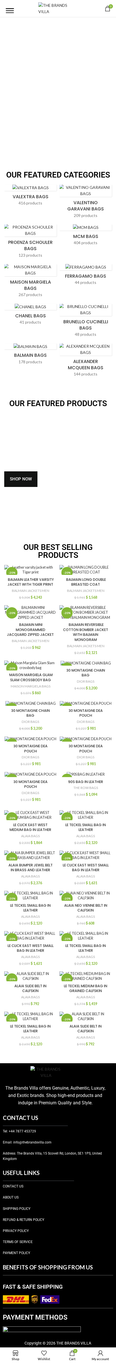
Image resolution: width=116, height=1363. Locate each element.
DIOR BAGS (85, 681)
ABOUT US (11, 1197)
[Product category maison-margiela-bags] (30, 282)
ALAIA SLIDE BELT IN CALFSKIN (30, 988)
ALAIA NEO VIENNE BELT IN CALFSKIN (85, 908)
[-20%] (85, 663)
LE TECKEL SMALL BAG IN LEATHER (85, 827)
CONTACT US (13, 1186)
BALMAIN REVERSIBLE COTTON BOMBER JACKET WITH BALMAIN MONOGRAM (85, 632)
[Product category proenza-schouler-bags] (30, 242)
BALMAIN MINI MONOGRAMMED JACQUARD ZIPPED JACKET (30, 629)
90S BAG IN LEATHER (85, 781)
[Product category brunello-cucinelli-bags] (85, 322)
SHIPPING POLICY (16, 1209)
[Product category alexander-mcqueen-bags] (85, 361)
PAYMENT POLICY (16, 1253)
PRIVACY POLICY (16, 1231)
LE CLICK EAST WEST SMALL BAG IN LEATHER (86, 868)
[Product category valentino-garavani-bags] (85, 203)
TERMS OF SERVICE (18, 1242)
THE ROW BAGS (85, 788)
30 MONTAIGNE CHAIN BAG (85, 673)
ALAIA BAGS (30, 836)
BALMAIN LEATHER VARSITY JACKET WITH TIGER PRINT (30, 582)
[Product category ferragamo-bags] (85, 276)
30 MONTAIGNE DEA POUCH (86, 713)
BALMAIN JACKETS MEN (30, 590)
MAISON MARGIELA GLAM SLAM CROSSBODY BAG (30, 677)
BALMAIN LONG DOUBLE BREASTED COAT (85, 582)
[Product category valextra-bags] (30, 197)
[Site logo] (58, 8)
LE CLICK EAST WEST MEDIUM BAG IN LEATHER (30, 827)
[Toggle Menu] (10, 8)
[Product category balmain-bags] (30, 355)
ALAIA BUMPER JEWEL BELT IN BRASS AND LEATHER (30, 868)
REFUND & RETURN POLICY (23, 1220)
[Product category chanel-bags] (30, 316)
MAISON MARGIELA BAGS (30, 686)
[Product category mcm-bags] (85, 236)
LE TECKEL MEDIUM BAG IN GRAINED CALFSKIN (85, 988)
